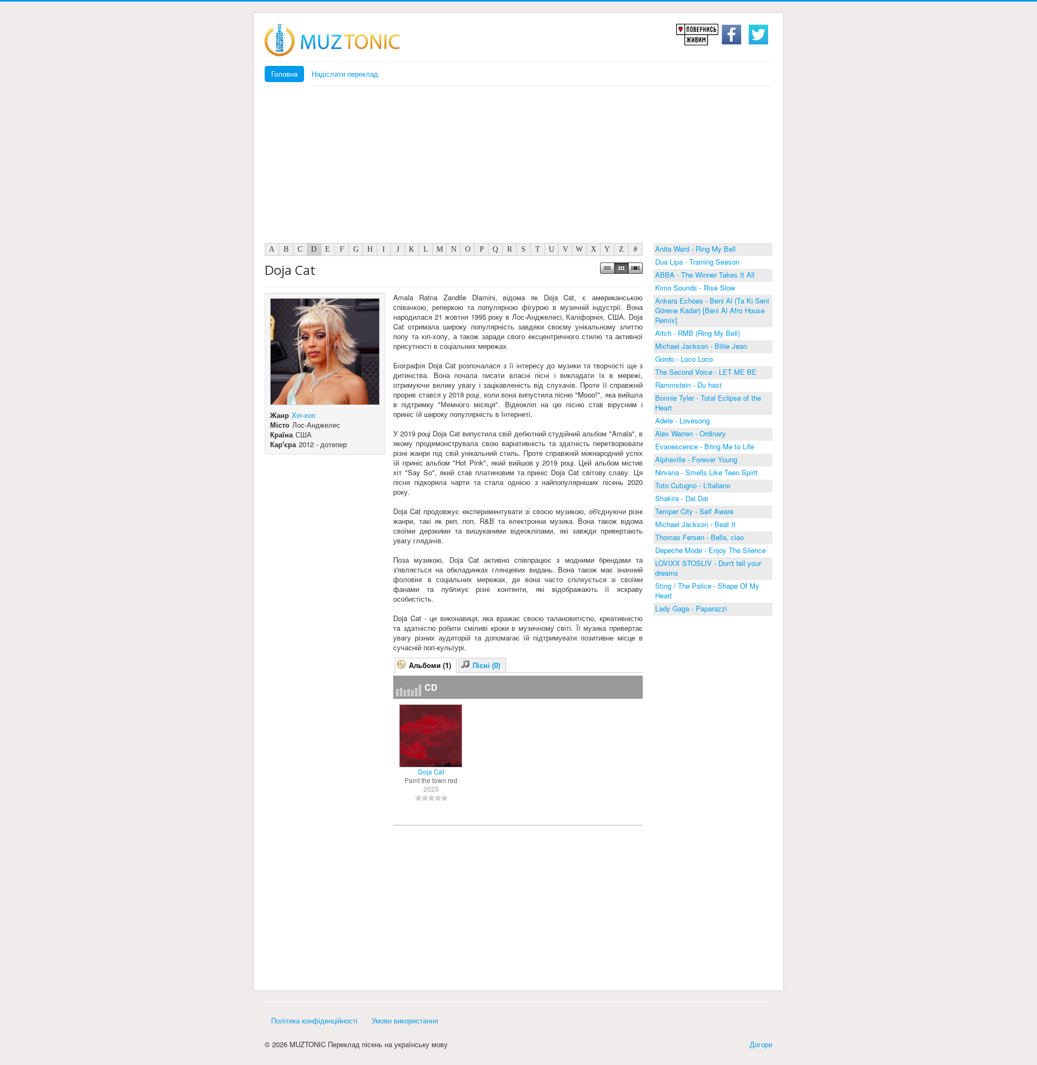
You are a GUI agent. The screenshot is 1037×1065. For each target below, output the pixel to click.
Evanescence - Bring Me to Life (704, 446)
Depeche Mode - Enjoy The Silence (710, 550)
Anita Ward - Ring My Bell (695, 249)
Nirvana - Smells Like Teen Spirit (706, 472)
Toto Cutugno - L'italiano (692, 485)
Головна (284, 74)
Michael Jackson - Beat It (695, 524)
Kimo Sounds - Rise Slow (695, 287)
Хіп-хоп (303, 415)
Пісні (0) (486, 665)
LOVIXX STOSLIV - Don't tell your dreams (708, 568)
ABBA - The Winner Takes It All (705, 274)
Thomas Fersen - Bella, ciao (699, 537)
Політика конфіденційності (314, 1020)
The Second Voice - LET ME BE (706, 372)
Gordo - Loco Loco (684, 359)
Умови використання (405, 1020)
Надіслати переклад (345, 74)
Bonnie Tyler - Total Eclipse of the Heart (708, 403)
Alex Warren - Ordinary (690, 433)
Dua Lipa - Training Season (697, 262)
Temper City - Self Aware (694, 511)
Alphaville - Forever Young (696, 459)
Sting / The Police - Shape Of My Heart (707, 591)
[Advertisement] (518, 167)
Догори (761, 1044)
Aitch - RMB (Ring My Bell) (697, 333)
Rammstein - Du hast (688, 385)
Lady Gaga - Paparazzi (691, 608)
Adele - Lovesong (682, 420)
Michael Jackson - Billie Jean (701, 346)
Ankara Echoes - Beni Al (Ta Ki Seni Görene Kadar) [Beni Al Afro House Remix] (712, 310)
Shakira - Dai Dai (681, 498)
